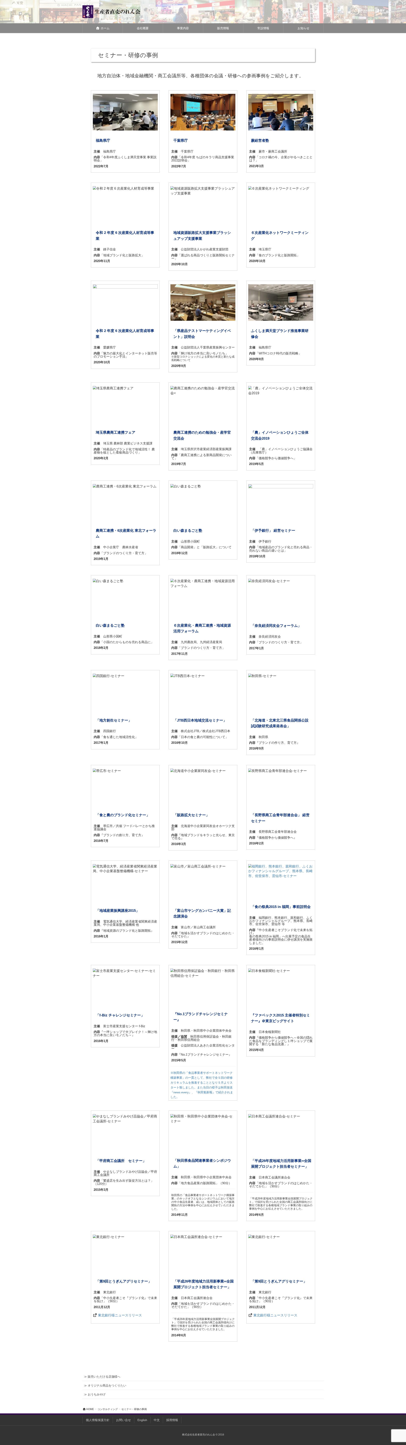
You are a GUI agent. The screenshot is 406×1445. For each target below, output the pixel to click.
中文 (157, 1420)
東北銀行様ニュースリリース (120, 1315)
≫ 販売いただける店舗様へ (102, 1376)
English (142, 1420)
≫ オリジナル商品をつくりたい (105, 1385)
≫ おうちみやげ (95, 1394)
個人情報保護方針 (98, 1420)
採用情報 (172, 1420)
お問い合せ (123, 1420)
